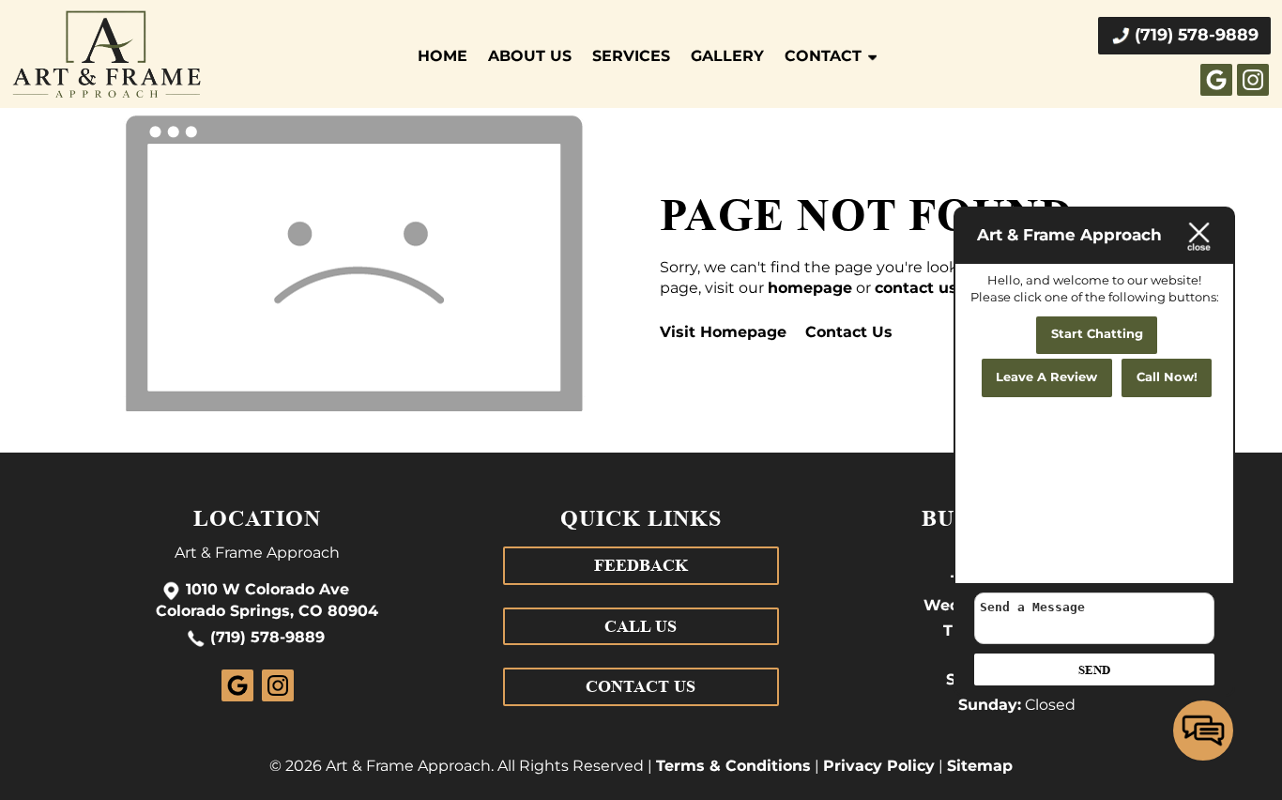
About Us (530, 56)
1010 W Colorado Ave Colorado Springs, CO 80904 (267, 601)
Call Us (640, 626)
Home (442, 56)
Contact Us (849, 332)
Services (631, 56)
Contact (823, 56)
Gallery (727, 56)
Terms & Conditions (733, 766)
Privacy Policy (879, 766)
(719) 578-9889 (267, 638)
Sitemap (980, 766)
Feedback (641, 565)
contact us (916, 288)
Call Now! (1167, 378)
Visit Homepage (723, 332)
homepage (810, 288)
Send (1094, 670)
